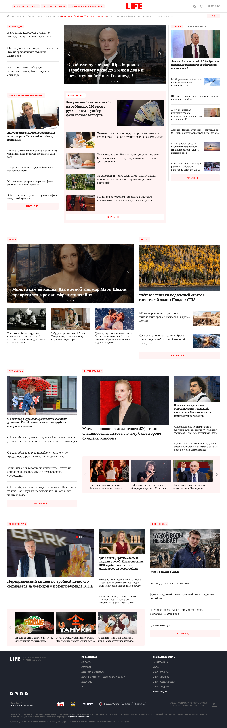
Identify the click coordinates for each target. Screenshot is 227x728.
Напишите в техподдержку (21, 705)
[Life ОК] (21, 693)
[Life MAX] (16, 693)
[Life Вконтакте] (26, 693)
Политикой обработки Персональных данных (84, 16)
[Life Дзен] (11, 693)
